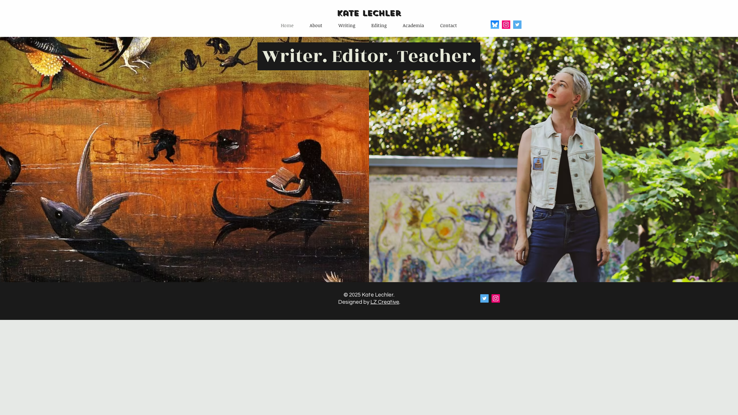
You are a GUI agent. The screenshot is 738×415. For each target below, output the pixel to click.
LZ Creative (384, 302)
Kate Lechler (369, 13)
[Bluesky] (495, 24)
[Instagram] (506, 24)
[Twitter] (517, 24)
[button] (346, 25)
